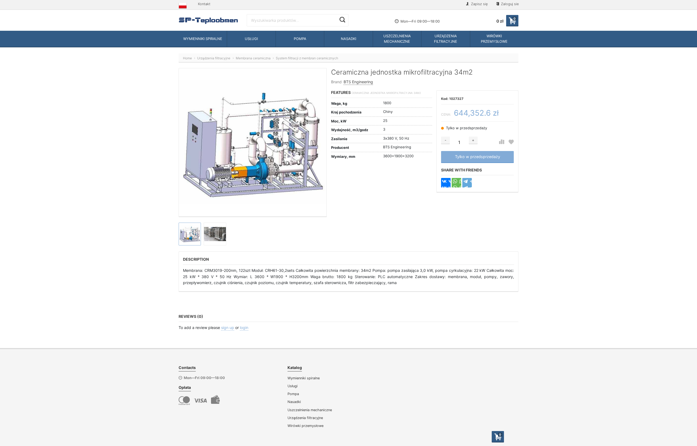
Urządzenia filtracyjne (305, 418)
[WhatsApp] (456, 182)
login (244, 327)
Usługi (293, 386)
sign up (227, 327)
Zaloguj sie (509, 4)
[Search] (342, 19)
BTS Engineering (358, 81)
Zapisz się (479, 4)
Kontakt (204, 4)
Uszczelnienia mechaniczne (310, 410)
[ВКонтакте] (446, 182)
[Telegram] (467, 182)
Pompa (293, 394)
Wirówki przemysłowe (305, 426)
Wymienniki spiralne (304, 378)
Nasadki (294, 402)
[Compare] (501, 142)
